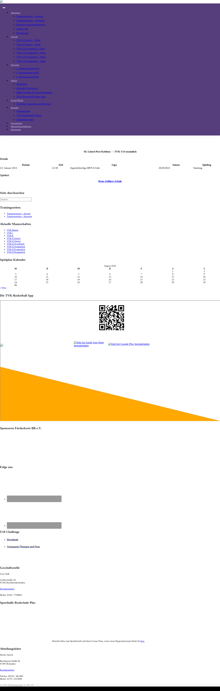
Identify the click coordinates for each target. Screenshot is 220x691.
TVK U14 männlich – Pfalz (31, 52)
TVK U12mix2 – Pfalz (28, 44)
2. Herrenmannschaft (27, 76)
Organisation (23, 110)
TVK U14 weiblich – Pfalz (30, 48)
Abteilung (15, 12)
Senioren (15, 65)
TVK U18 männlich (16, 252)
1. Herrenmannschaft (27, 72)
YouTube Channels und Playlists (33, 103)
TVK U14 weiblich (15, 244)
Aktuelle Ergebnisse (27, 88)
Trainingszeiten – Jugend (29, 16)
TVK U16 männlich (16, 249)
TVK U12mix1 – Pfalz (28, 40)
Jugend (14, 36)
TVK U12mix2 (14, 241)
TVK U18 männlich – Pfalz (31, 61)
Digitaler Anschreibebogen (30, 24)
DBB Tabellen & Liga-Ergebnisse (34, 92)
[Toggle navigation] (4, 7)
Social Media (17, 100)
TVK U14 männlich (16, 246)
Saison (14, 80)
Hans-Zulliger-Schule (110, 181)
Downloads (22, 32)
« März (3, 288)
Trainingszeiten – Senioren (30, 20)
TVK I (10, 233)
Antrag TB (22, 28)
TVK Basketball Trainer (29, 115)
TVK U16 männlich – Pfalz (31, 56)
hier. (143, 641)
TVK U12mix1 (14, 238)
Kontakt (14, 107)
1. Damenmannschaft (27, 68)
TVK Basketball (15, 685)
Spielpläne (22, 84)
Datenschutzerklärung (21, 126)
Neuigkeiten (16, 123)
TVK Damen (12, 230)
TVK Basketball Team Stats (31, 96)
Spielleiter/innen (25, 119)
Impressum (16, 129)
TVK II (10, 235)
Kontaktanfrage (7, 589)
